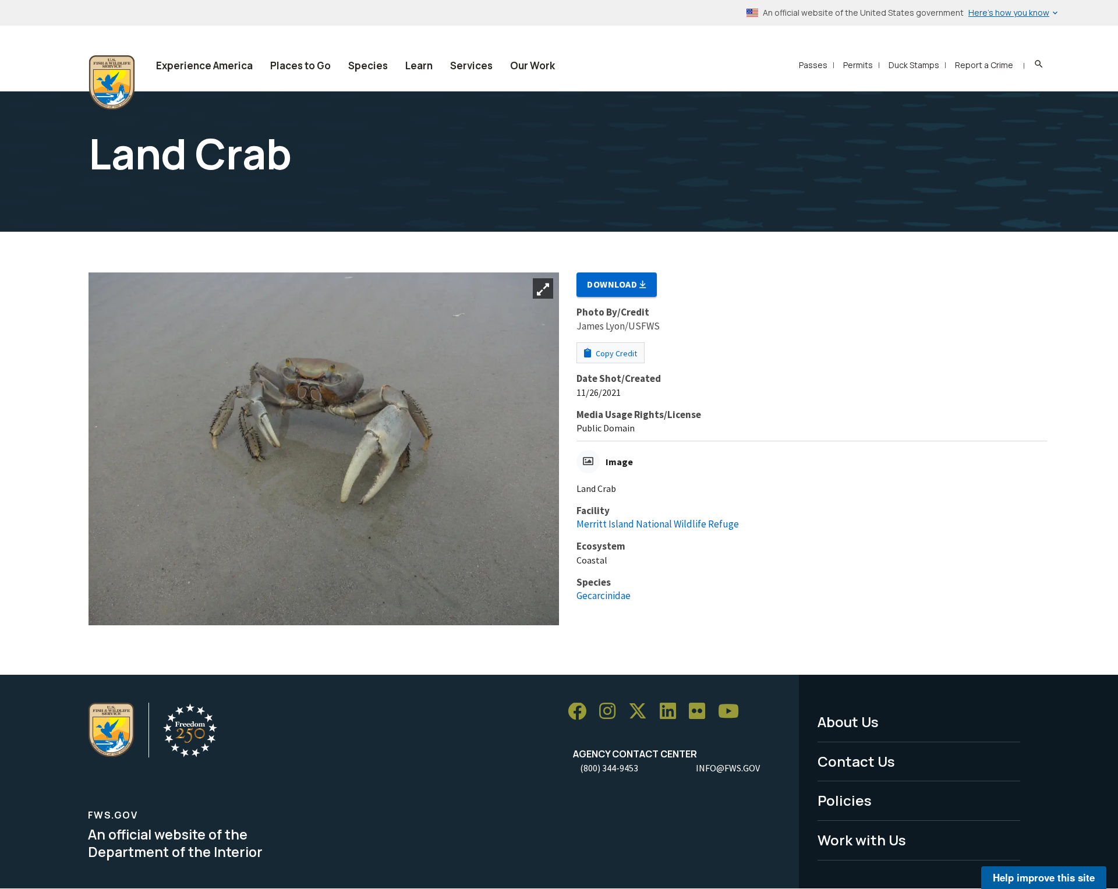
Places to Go (300, 65)
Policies (845, 800)
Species (368, 65)
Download (613, 284)
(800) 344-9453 (609, 768)
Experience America (204, 65)
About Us (848, 721)
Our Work (532, 65)
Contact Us (856, 761)
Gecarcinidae (603, 595)
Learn (419, 65)
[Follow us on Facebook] (581, 712)
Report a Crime (984, 64)
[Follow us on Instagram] (611, 712)
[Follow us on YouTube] (732, 712)
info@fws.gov (728, 768)
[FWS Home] (112, 83)
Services (471, 65)
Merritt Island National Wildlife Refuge (657, 524)
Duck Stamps (914, 64)
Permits (858, 64)
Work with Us (862, 839)
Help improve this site (1044, 877)
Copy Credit (615, 353)
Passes (813, 64)
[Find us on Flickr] (701, 712)
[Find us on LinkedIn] (672, 712)
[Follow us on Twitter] (641, 712)
